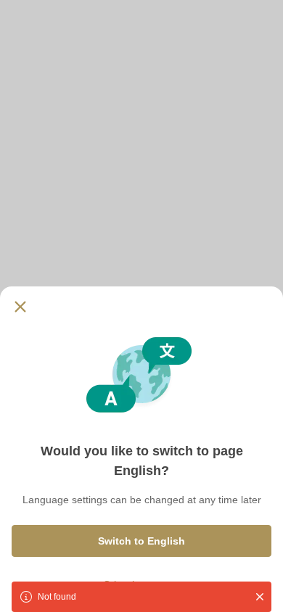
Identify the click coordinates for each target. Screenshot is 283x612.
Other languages (141, 584)
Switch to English (141, 541)
